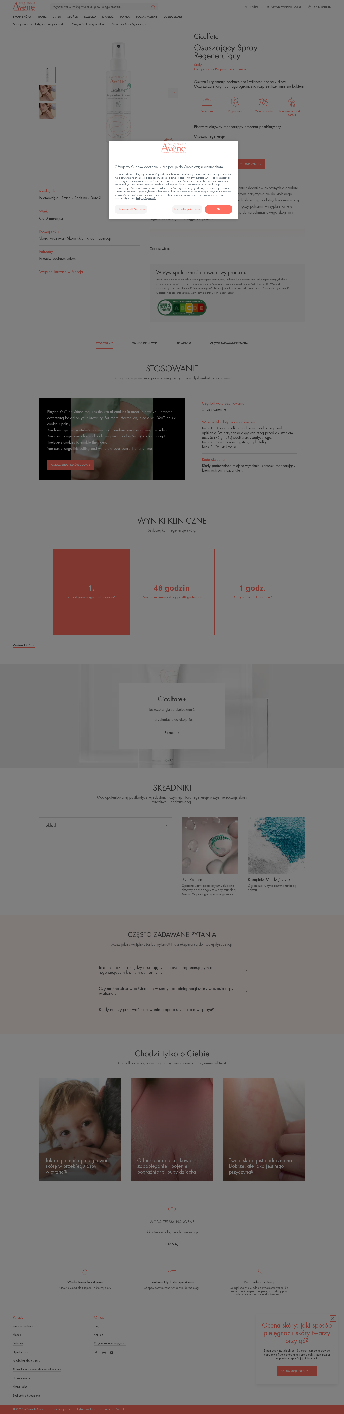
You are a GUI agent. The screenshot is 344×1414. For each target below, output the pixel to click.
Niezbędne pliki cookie (187, 209)
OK (218, 209)
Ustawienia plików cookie (131, 209)
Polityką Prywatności (146, 198)
